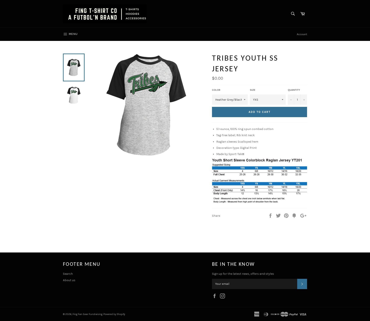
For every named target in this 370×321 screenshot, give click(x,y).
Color (216, 89)
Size (252, 89)
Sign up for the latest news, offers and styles (243, 274)
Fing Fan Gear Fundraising (87, 314)
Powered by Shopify (114, 314)
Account (302, 34)
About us (69, 280)
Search (68, 274)
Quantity (294, 89)
